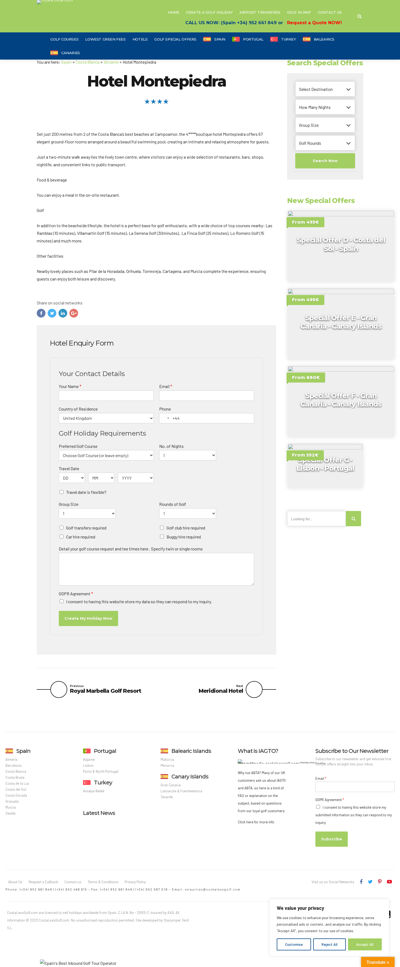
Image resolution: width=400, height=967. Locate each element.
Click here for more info (256, 822)
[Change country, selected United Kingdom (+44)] (165, 418)
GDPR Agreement (76, 593)
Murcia (10, 807)
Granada (12, 801)
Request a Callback (43, 882)
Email (165, 386)
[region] (329, 927)
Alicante (111, 61)
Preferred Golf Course (78, 446)
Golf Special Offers (175, 39)
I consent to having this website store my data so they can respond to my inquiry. (139, 601)
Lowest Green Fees (105, 39)
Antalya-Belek (93, 791)
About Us (15, 882)
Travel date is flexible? (86, 492)
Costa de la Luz (17, 783)
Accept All (364, 944)
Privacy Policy (135, 882)
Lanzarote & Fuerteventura (181, 791)
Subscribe (331, 839)
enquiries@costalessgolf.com (213, 889)
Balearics (324, 39)
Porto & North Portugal (100, 771)
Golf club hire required (186, 527)
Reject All (329, 944)
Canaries (70, 53)
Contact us (72, 882)
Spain (219, 39)
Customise (294, 944)
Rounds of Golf (172, 504)
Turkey (288, 39)
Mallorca (167, 759)
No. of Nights (171, 446)
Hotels (140, 39)
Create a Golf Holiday (209, 12)
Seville (10, 813)
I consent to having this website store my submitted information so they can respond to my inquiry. (353, 815)
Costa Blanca (88, 61)
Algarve (89, 759)
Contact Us (330, 12)
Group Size (68, 504)
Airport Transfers (259, 12)
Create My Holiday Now (88, 618)
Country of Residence (78, 408)
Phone (165, 408)
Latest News (99, 813)
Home (173, 12)
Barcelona (13, 765)
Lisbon (88, 765)
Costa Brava (14, 777)
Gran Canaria (171, 785)
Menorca (167, 765)
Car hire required (80, 536)
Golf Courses (64, 39)
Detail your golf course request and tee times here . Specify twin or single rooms (131, 548)
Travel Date (69, 468)
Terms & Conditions (103, 882)
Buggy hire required (184, 536)
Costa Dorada (16, 795)
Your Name (70, 386)
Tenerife (167, 797)
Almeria (11, 759)
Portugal (253, 39)
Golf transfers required (86, 527)
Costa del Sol (15, 789)
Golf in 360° (299, 12)
